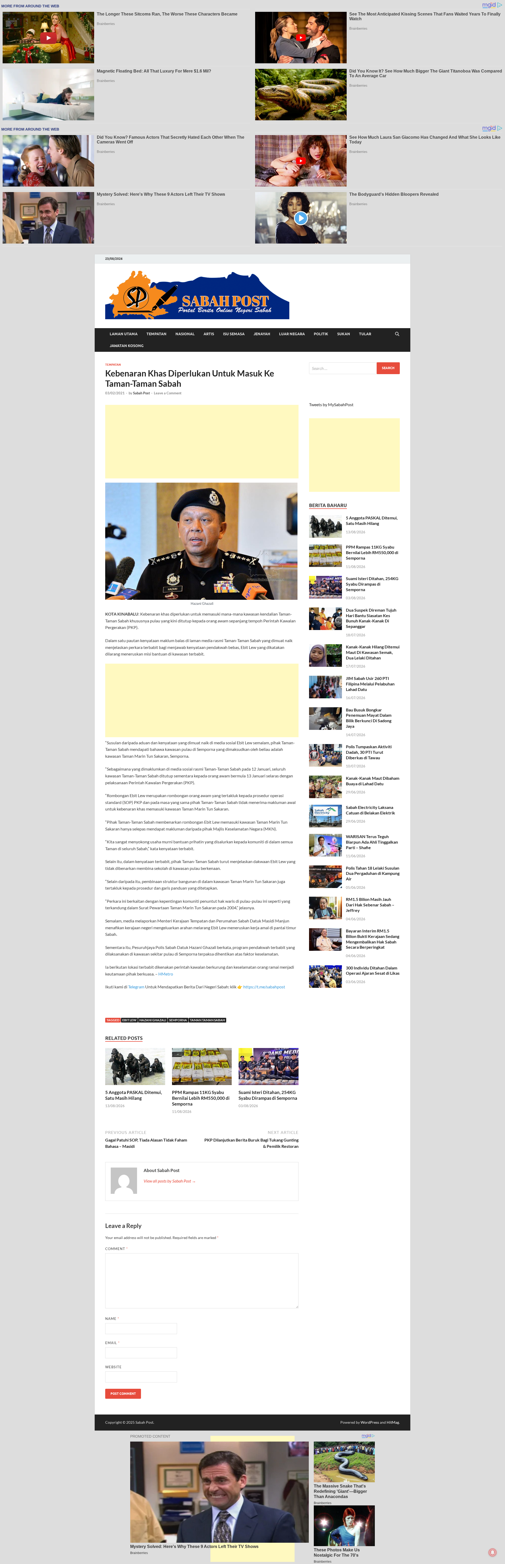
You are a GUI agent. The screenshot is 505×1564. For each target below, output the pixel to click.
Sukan (343, 334)
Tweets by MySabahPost (331, 404)
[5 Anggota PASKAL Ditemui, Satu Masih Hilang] (135, 1068)
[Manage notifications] (492, 1552)
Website (113, 1367)
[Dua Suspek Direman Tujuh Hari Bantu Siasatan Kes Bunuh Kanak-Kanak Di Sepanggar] (325, 610)
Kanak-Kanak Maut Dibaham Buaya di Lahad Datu (372, 781)
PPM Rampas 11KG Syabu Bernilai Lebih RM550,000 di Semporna (201, 1098)
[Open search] (397, 334)
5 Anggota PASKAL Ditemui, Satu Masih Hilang (133, 1095)
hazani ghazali (152, 1020)
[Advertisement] (202, 441)
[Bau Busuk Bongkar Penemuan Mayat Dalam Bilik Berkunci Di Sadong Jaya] (325, 710)
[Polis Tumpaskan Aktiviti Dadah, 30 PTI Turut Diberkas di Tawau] (325, 747)
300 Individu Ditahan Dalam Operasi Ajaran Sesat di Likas (373, 970)
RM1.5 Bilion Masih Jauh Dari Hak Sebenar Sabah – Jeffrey (370, 905)
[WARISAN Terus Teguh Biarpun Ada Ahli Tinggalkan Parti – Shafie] (325, 836)
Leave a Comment (167, 393)
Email (112, 1343)
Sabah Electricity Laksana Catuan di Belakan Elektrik (370, 810)
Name (112, 1319)
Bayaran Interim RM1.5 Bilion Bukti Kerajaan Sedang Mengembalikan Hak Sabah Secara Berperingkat (372, 938)
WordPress (370, 1422)
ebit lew (129, 1020)
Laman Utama (124, 334)
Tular (365, 334)
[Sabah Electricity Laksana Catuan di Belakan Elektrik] (325, 807)
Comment (116, 1249)
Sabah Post (141, 393)
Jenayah (262, 334)
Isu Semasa (234, 334)
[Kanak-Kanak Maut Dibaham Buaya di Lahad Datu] (325, 778)
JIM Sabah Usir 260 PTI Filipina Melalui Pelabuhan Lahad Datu (370, 684)
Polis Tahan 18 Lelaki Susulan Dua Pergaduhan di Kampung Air (373, 873)
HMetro (165, 973)
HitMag (393, 1422)
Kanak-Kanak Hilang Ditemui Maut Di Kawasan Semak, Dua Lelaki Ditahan (373, 652)
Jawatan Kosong (127, 346)
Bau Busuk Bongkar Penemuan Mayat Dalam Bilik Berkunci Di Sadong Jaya (368, 718)
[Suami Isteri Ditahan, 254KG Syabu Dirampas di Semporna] (269, 1068)
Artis (209, 334)
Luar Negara (292, 334)
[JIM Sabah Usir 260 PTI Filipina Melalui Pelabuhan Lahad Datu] (325, 678)
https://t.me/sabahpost (264, 986)
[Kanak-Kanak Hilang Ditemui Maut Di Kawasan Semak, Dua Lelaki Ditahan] (325, 647)
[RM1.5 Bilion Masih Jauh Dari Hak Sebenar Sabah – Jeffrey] (325, 899)
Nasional (185, 334)
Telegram (136, 986)
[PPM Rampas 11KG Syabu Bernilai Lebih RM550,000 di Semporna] (202, 1068)
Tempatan (156, 334)
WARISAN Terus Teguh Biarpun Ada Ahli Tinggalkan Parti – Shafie (372, 842)
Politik (321, 334)
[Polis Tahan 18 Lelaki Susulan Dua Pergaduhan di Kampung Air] (325, 868)
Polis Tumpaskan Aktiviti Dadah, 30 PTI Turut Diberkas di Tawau (369, 752)
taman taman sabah (207, 1020)
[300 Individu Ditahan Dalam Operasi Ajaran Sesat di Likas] (325, 968)
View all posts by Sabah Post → (170, 1180)
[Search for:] (354, 368)
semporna (178, 1020)
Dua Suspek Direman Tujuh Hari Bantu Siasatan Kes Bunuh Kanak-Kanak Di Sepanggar (371, 618)
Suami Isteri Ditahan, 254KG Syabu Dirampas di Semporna (268, 1095)
